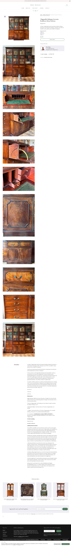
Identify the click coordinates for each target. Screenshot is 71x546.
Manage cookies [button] (57, 544)
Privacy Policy (33, 513)
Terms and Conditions (56, 539)
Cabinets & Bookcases (46, 14)
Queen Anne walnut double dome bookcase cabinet (10, 499)
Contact (47, 8)
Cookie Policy (49, 539)
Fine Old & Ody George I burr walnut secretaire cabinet (60, 499)
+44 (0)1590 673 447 (50, 48)
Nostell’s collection (31, 423)
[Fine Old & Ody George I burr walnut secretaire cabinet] (61, 490)
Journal (42, 8)
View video (52, 39)
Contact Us (5, 536)
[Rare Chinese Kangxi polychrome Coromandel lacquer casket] (27, 490)
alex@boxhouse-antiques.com (52, 49)
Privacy (19, 544)
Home (23, 8)
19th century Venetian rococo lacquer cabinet (44, 499)
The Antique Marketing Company (32, 539)
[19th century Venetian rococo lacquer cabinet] (44, 490)
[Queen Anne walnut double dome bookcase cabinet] (10, 490)
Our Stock (34, 8)
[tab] (16, 364)
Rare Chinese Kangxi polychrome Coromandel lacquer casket (27, 499)
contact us (20, 536)
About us (28, 8)
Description (16, 364)
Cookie (14, 544)
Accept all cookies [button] (65, 544)
